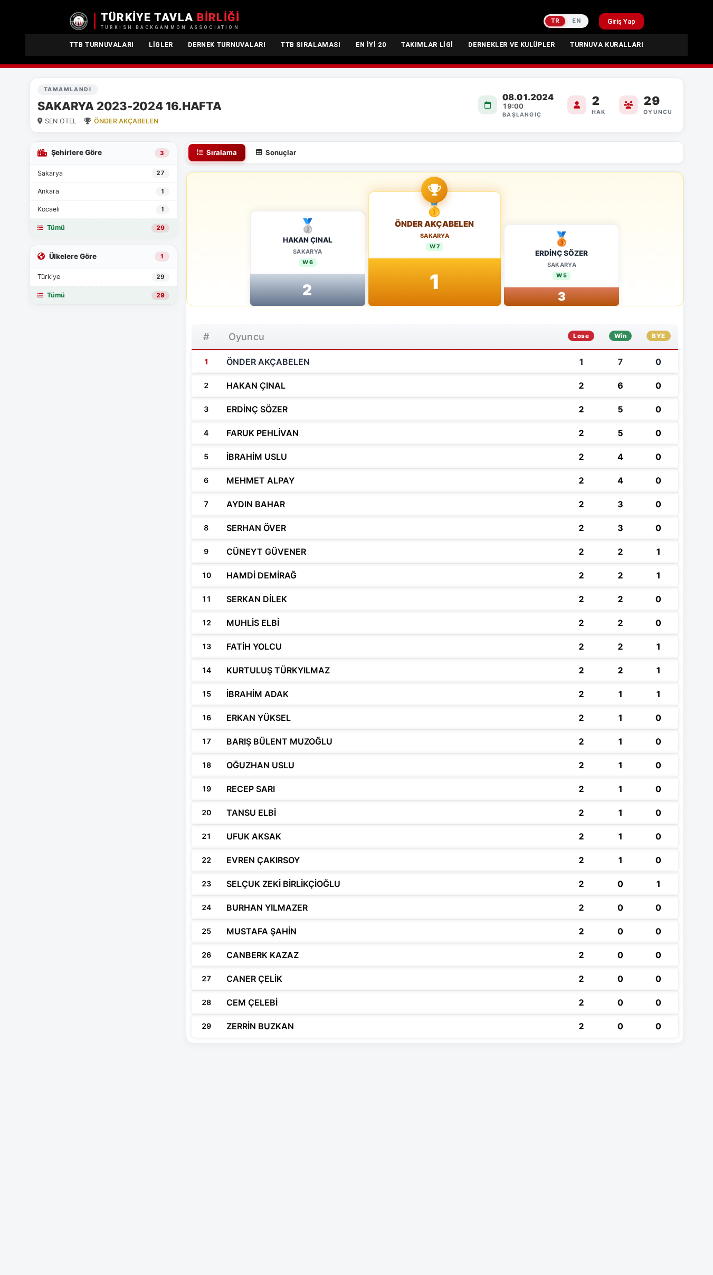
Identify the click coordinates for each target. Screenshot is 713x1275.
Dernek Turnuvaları (226, 45)
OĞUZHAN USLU (260, 765)
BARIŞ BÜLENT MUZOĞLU (279, 741)
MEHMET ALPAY (260, 480)
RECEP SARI (250, 789)
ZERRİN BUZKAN (260, 1026)
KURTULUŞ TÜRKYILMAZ (278, 670)
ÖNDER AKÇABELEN (434, 224)
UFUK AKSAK (253, 836)
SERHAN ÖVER (256, 528)
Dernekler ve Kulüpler (511, 45)
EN (576, 20)
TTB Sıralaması (311, 45)
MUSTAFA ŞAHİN (261, 931)
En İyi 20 (371, 45)
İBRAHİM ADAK (257, 694)
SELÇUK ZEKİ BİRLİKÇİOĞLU (283, 883)
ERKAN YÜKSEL (258, 717)
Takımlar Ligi (427, 45)
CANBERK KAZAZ (262, 955)
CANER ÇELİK (254, 978)
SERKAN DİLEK (256, 599)
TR (555, 20)
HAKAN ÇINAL (307, 240)
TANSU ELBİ (251, 812)
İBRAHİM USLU (256, 456)
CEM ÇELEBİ (252, 1002)
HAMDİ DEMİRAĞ (261, 575)
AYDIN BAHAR (255, 504)
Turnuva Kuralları (607, 45)
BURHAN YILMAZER (267, 907)
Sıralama (221, 152)
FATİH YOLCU (254, 646)
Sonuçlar (280, 152)
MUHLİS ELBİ (252, 622)
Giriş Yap (621, 21)
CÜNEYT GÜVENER (266, 551)
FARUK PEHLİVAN (262, 433)
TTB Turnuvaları (102, 45)
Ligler (161, 45)
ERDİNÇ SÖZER (561, 253)
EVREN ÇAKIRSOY (263, 860)
